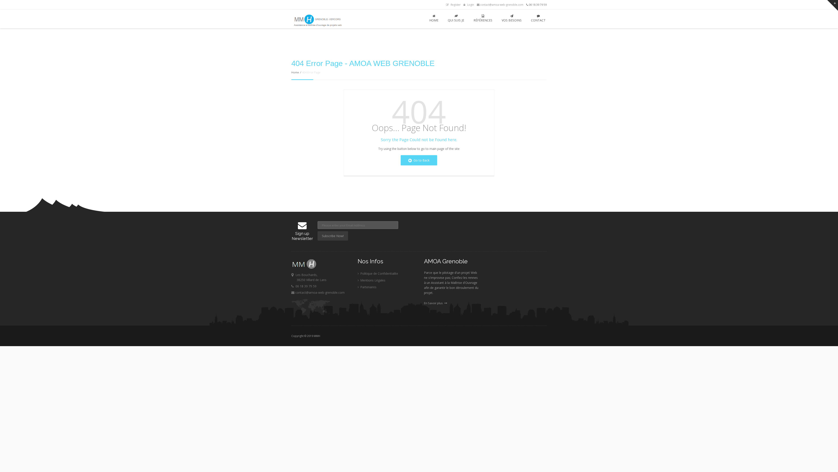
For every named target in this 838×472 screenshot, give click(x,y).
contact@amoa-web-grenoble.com (501, 5)
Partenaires (367, 287)
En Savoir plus (433, 303)
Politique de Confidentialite (378, 273)
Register (455, 5)
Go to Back (420, 160)
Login (469, 5)
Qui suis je (456, 20)
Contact (538, 20)
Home (433, 20)
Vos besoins (512, 20)
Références (483, 20)
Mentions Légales (372, 280)
